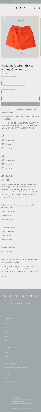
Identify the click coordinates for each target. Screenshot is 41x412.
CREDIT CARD (8, 352)
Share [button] (5, 276)
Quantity (3, 88)
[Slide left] (16, 62)
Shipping (3, 76)
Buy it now (20, 104)
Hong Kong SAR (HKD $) (19, 401)
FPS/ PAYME (7, 357)
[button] (2, 8)
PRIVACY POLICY (9, 340)
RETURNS (7, 332)
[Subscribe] (35, 309)
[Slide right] (25, 62)
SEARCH (6, 336)
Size (2, 79)
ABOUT (6, 323)
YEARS (14, 408)
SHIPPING (7, 328)
